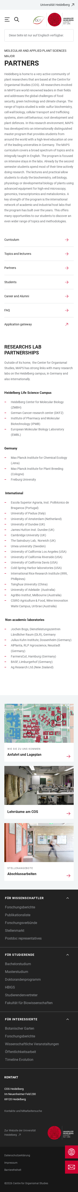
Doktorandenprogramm (23, 979)
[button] (37, 898)
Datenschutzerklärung (17, 1155)
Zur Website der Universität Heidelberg (20, 1132)
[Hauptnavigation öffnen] (9, 19)
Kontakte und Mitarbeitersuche (23, 1111)
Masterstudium (16, 972)
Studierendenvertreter (21, 995)
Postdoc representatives (23, 938)
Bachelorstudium (18, 964)
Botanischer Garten (19, 1028)
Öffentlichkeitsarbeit (20, 1052)
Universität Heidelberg (55, 4)
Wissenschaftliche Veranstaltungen (32, 1044)
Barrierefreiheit (12, 1169)
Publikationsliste (17, 915)
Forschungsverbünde (21, 923)
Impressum (11, 1162)
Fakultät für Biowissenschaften (29, 1003)
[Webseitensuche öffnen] (18, 19)
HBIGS (10, 987)
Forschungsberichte (20, 907)
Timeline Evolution (19, 1060)
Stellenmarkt (14, 931)
